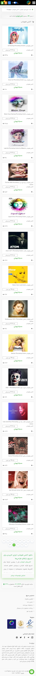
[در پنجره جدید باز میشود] (29, 628)
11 (18, 545)
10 (22, 545)
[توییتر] (20, 637)
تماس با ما (30, 602)
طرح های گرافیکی (24, 10)
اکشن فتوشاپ (15, 10)
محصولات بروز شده (28, 605)
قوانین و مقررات (29, 599)
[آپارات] (16, 637)
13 (10, 545)
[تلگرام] (28, 637)
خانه (30, 10)
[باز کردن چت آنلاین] (31, 671)
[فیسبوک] (24, 637)
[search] (9, 2)
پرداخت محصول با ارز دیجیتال (25, 608)
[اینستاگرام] (32, 637)
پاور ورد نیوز (30, 611)
